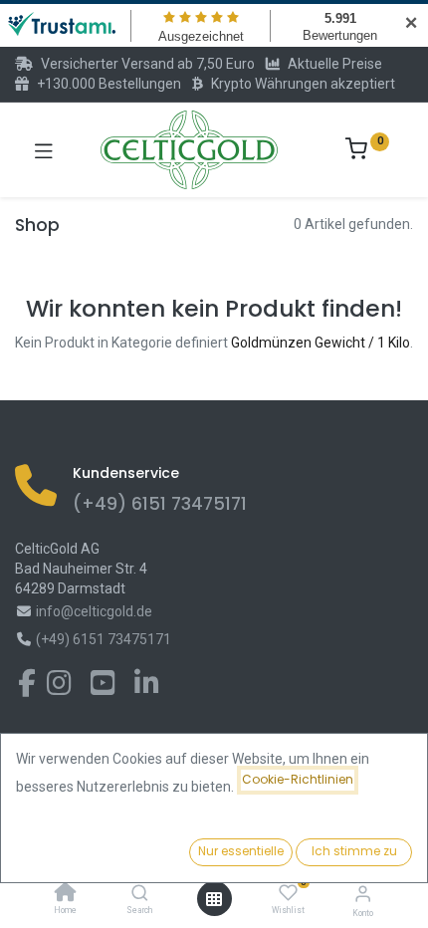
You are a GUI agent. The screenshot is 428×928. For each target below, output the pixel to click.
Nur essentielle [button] (241, 850)
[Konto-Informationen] (362, 893)
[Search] (139, 894)
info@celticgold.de (94, 611)
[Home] (66, 894)
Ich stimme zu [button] (354, 850)
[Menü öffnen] (214, 899)
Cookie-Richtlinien (297, 779)
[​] (27, 688)
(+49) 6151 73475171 (160, 504)
